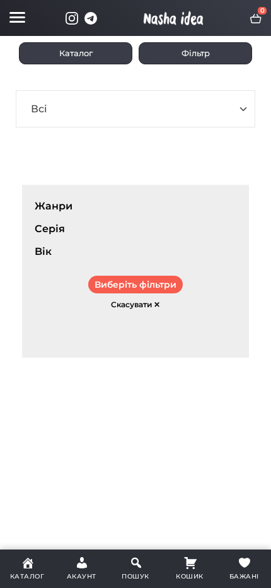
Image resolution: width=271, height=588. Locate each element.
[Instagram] (72, 18)
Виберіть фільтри (135, 284)
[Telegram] (90, 18)
